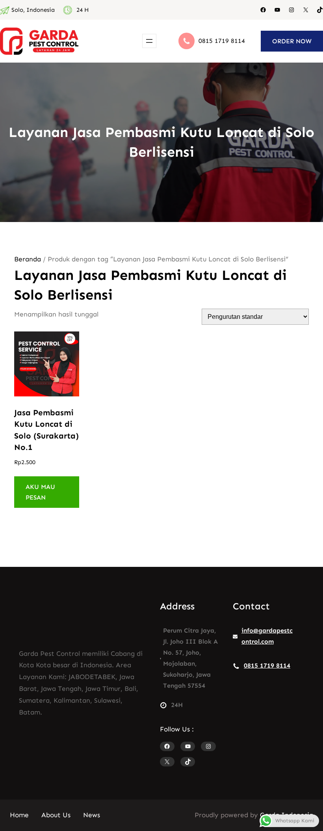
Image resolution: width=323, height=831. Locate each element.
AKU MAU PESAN (40, 492)
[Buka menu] (149, 41)
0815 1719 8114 (222, 40)
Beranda (27, 259)
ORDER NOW (292, 41)
